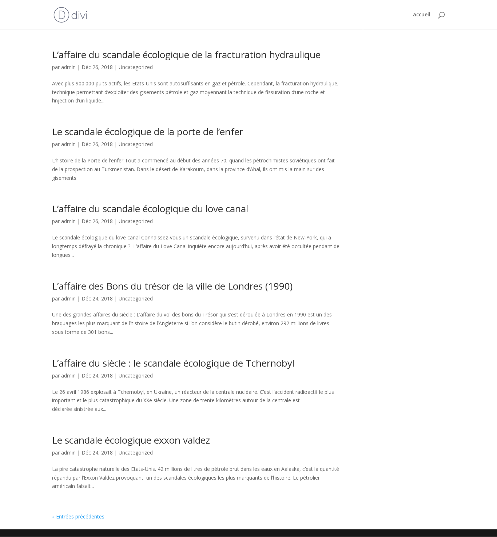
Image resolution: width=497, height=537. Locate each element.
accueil (421, 15)
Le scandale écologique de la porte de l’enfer (147, 131)
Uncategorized (136, 67)
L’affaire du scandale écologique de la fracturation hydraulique (186, 54)
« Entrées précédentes (78, 516)
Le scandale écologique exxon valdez (131, 440)
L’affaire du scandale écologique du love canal (150, 208)
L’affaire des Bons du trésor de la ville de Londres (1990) (172, 285)
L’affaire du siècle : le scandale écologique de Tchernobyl (173, 363)
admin (68, 67)
